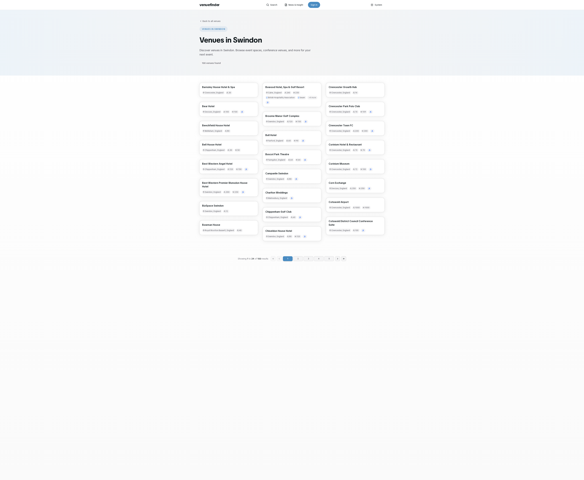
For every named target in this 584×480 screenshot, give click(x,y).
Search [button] (273, 4)
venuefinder (209, 4)
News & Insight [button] (296, 4)
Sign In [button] (314, 4)
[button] (229, 90)
